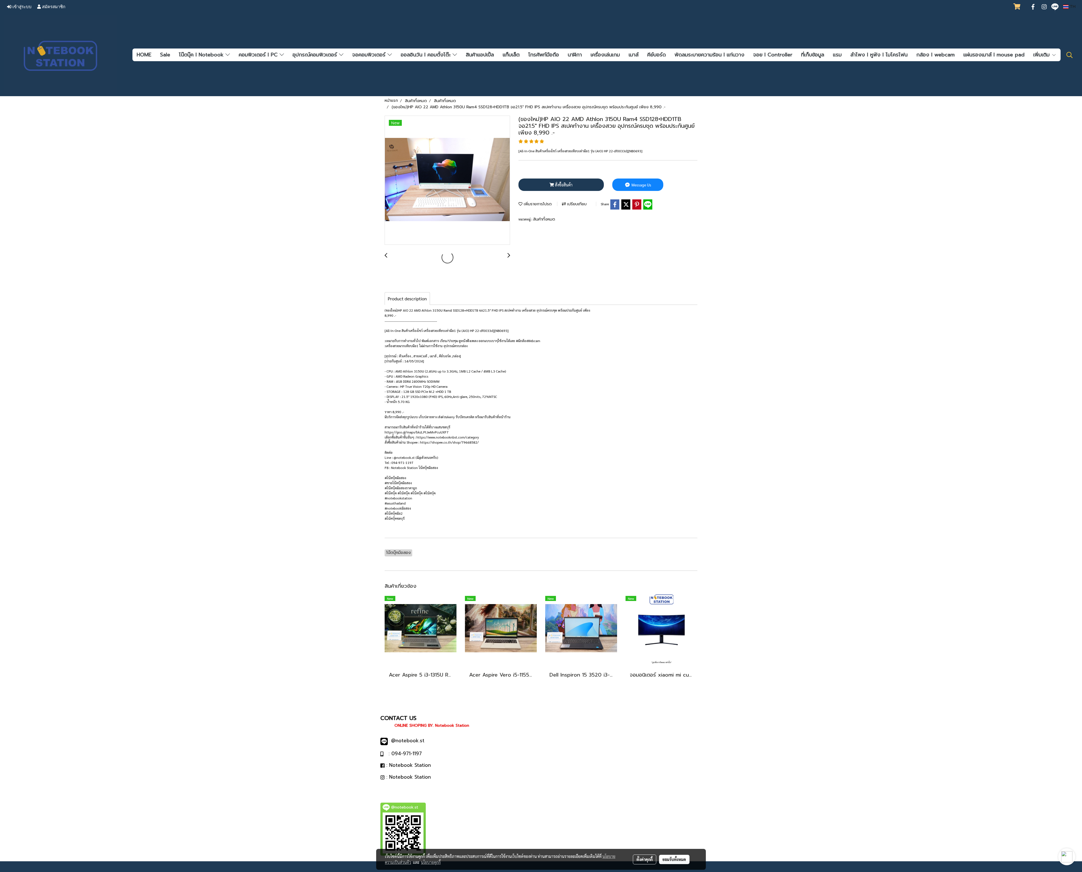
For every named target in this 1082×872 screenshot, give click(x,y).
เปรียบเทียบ (576, 204)
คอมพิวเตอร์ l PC (259, 55)
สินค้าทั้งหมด (544, 219)
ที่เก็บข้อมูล (812, 55)
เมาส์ (633, 55)
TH (1072, 7)
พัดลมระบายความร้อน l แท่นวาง (709, 55)
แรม (837, 55)
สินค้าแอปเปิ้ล (480, 55)
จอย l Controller (772, 55)
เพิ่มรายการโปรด (537, 204)
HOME (144, 55)
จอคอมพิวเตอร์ (369, 55)
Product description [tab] (407, 298)
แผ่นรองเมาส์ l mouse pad (994, 55)
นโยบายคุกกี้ (431, 862)
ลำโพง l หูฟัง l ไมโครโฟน (879, 55)
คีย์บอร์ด (656, 55)
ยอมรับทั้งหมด (674, 859)
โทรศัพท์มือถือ (543, 55)
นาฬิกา (575, 55)
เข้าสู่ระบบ (21, 6)
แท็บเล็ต (511, 55)
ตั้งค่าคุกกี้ (645, 859)
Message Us (641, 184)
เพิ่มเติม (1042, 55)
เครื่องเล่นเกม (605, 55)
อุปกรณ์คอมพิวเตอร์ (315, 55)
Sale (165, 55)
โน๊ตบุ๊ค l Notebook (202, 55)
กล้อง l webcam (935, 55)
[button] (1069, 55)
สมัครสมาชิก (53, 6)
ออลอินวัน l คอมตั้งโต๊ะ (427, 55)
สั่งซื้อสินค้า (563, 184)
